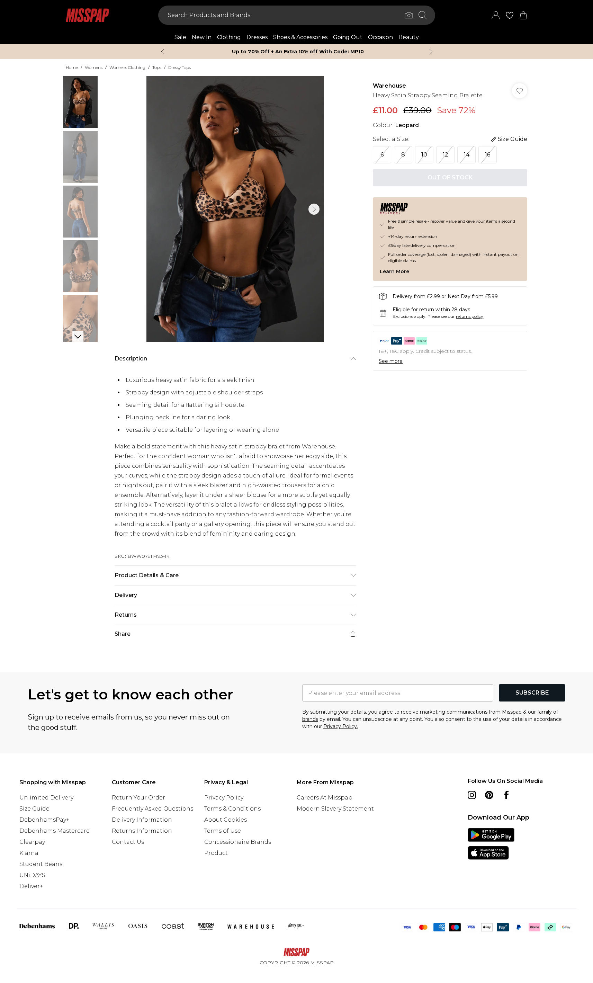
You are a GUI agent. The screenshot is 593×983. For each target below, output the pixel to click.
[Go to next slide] (314, 209)
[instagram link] (472, 795)
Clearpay (32, 842)
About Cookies (225, 819)
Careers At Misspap (324, 797)
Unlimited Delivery (46, 797)
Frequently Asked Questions (152, 808)
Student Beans (40, 864)
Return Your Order (138, 797)
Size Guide (34, 808)
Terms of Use (222, 831)
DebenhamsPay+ (44, 819)
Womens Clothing (127, 67)
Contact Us (128, 842)
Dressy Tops (179, 67)
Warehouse (389, 85)
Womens (93, 67)
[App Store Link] (491, 844)
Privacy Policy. (340, 726)
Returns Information (142, 831)
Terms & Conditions (232, 808)
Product (216, 853)
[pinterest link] (489, 795)
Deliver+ (31, 886)
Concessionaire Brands (237, 842)
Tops (156, 67)
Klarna (28, 853)
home (72, 67)
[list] (235, 209)
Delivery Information (142, 819)
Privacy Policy (223, 797)
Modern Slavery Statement (335, 808)
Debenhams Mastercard (54, 831)
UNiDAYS (32, 875)
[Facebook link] (506, 795)
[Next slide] (430, 51)
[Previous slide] (162, 51)
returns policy (469, 316)
